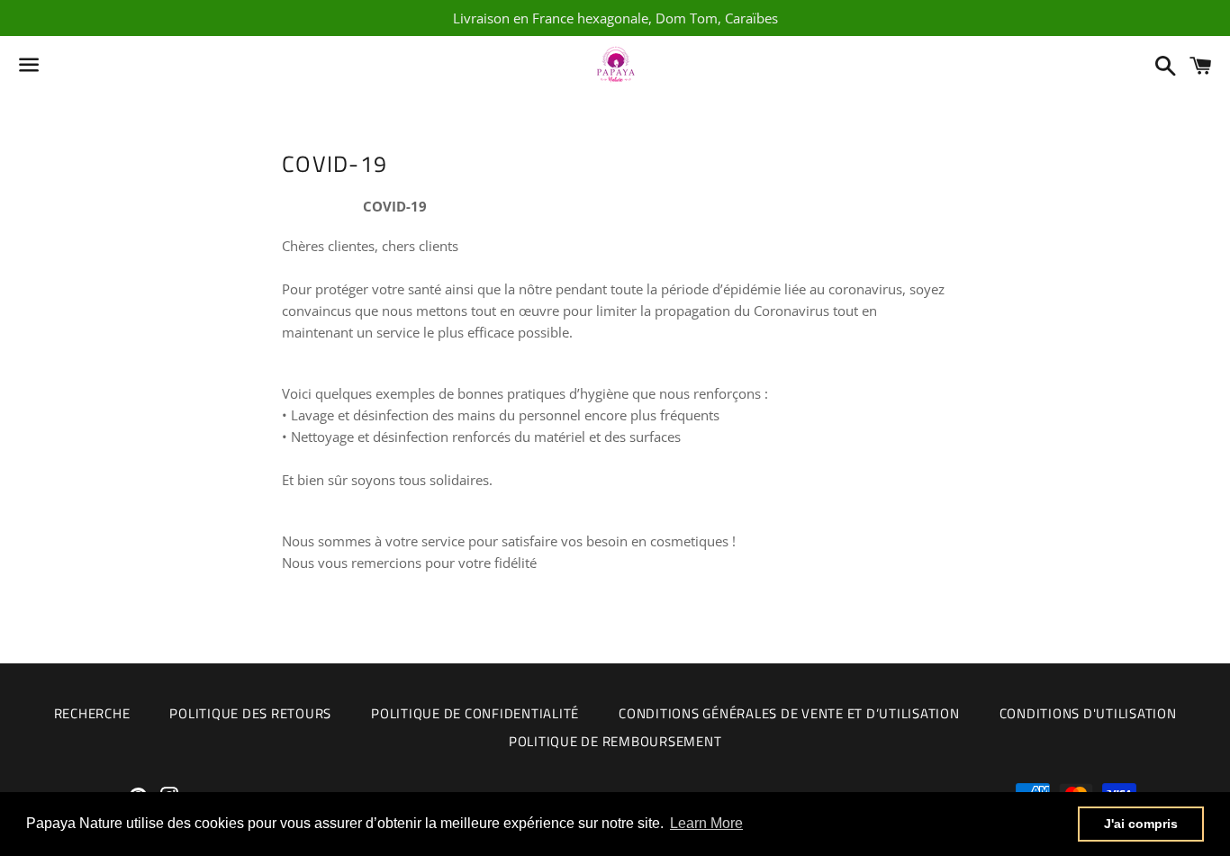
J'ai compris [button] (1141, 823)
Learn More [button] (706, 823)
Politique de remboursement (615, 741)
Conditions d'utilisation (1088, 713)
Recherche (92, 713)
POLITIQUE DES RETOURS (250, 713)
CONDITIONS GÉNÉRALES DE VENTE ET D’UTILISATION (789, 713)
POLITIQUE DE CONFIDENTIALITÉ (475, 713)
